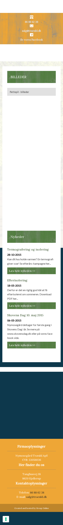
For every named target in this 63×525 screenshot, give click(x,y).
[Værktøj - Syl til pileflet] (18, 213)
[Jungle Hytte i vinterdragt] (18, 171)
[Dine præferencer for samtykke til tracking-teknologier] (6, 519)
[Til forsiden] (31, 53)
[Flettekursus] (18, 109)
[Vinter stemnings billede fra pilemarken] (45, 171)
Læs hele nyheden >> (22, 270)
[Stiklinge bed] (18, 129)
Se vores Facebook (31, 39)
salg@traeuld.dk (31, 30)
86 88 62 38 (37, 492)
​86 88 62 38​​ (31, 21)
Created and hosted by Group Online (31, 508)
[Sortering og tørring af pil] (45, 150)
